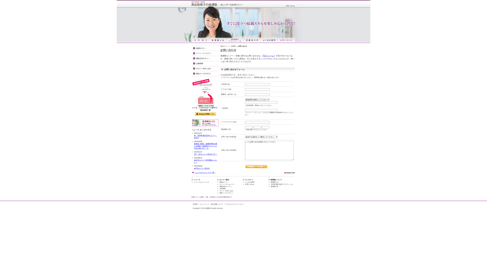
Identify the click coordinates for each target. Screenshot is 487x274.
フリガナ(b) (226, 89)
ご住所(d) (224, 108)
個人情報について (217, 204)
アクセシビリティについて (234, 204)
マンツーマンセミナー (227, 184)
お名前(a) (225, 84)
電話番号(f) (226, 129)
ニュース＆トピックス (201, 182)
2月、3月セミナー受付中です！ (205, 154)
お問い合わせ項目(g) (228, 137)
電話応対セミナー (226, 186)
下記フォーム (268, 56)
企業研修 (223, 189)
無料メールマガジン (226, 193)
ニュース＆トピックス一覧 (204, 173)
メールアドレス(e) (228, 122)
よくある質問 (249, 182)
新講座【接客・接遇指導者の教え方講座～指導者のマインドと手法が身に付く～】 (205, 146)
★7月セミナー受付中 (202, 168)
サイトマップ (204, 204)
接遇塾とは (274, 182)
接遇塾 (207, 208)
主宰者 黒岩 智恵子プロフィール (282, 184)
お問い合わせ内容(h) (228, 150)
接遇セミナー (224, 182)
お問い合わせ (249, 184)
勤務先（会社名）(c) (228, 94)
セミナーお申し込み (226, 191)
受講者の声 (274, 186)
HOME (233, 46)
